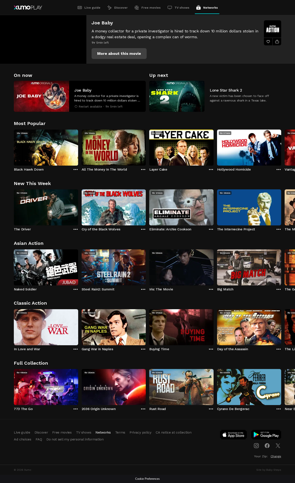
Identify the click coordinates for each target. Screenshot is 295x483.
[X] (278, 445)
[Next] (281, 146)
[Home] (28, 8)
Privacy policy (140, 432)
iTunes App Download (233, 435)
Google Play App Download (266, 435)
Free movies (151, 7)
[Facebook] (267, 445)
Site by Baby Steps (268, 469)
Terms (120, 432)
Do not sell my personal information (75, 439)
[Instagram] (256, 445)
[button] (119, 53)
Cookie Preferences (147, 478)
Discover (121, 7)
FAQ (39, 439)
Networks (210, 7)
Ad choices (22, 439)
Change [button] (276, 456)
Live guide (92, 7)
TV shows (181, 7)
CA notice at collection (174, 432)
